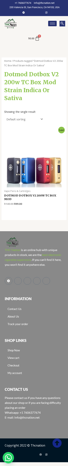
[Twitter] (35, 12)
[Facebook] (29, 12)
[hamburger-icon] (52, 23)
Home (7, 61)
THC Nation (12, 250)
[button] (62, 23)
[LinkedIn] (40, 12)
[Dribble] (40, 454)
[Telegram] (23, 12)
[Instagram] (46, 12)
